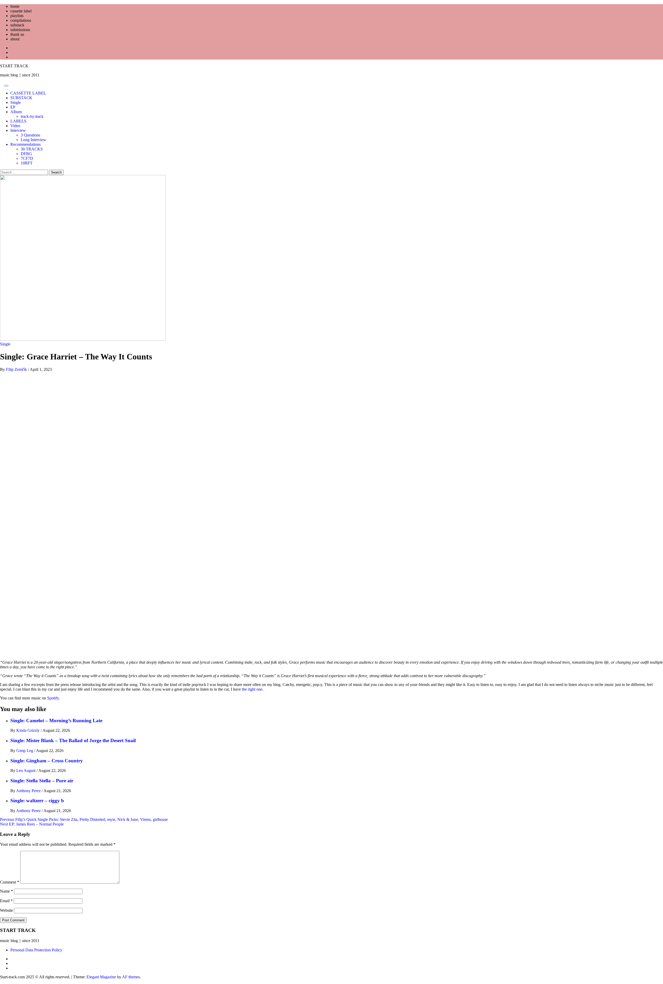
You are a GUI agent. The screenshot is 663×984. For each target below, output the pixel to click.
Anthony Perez (29, 790)
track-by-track (32, 116)
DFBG (26, 153)
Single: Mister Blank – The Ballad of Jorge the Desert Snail (73, 740)
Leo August (26, 770)
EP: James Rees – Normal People (32, 824)
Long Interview (33, 140)
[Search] (1, 84)
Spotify (53, 698)
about (14, 39)
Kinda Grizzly (28, 730)
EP (12, 107)
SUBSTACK (21, 98)
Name (6, 891)
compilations (20, 20)
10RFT (27, 163)
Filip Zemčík (17, 369)
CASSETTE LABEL (28, 93)
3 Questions (30, 135)
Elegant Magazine (101, 977)
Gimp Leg (25, 750)
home (14, 6)
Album (16, 112)
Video (15, 126)
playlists (17, 15)
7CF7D (27, 158)
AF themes (131, 977)
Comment (9, 882)
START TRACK (14, 66)
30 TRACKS (32, 149)
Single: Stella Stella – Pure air (41, 780)
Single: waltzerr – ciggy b (37, 800)
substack (17, 25)
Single (15, 102)
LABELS (18, 121)
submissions (20, 29)
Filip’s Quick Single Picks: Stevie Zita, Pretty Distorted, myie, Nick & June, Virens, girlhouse (84, 819)
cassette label (21, 11)
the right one (252, 689)
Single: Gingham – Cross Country (46, 760)
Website (6, 910)
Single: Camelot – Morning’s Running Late (56, 720)
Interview (18, 130)
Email (6, 901)
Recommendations (25, 144)
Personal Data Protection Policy (36, 950)
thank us (17, 34)
